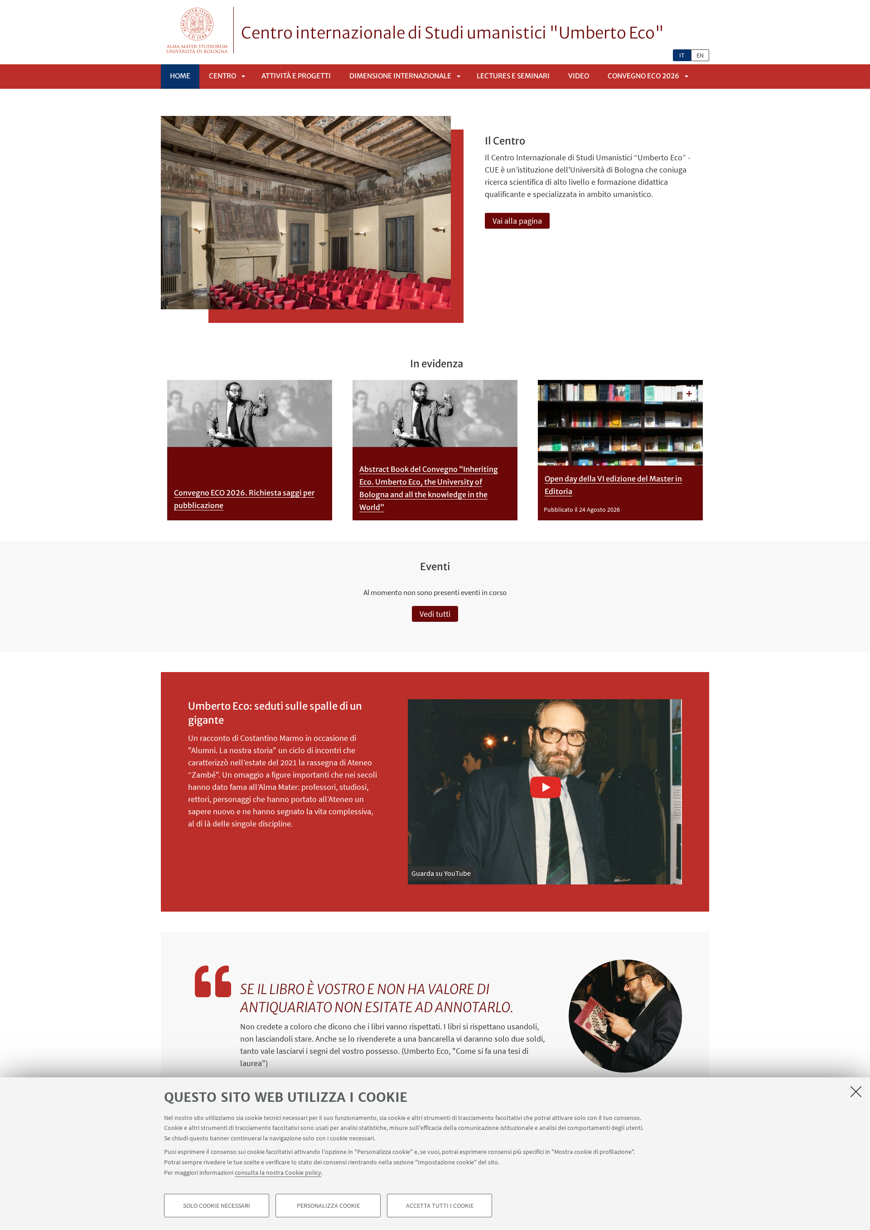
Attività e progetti (296, 76)
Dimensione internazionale (400, 76)
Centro (222, 76)
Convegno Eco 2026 (643, 76)
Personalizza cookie (328, 1205)
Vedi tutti (435, 614)
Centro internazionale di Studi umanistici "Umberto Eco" (452, 33)
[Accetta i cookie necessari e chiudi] (856, 1091)
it (682, 55)
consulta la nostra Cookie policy (278, 1172)
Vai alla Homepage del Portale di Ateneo (197, 30)
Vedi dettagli (689, 393)
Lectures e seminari (513, 76)
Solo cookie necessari (216, 1205)
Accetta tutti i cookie (440, 1205)
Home (180, 76)
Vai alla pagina (517, 221)
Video (578, 76)
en (700, 55)
